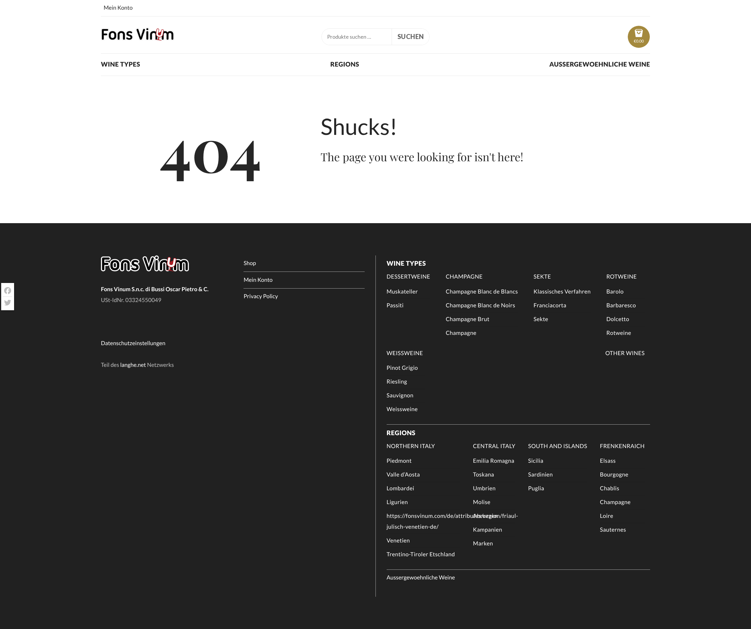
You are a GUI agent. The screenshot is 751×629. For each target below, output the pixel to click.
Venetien (398, 540)
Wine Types (120, 64)
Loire (606, 516)
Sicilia (535, 460)
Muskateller (402, 291)
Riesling (397, 381)
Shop (249, 263)
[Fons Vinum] (137, 38)
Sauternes (613, 529)
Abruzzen (485, 516)
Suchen (411, 36)
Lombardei (400, 488)
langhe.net (133, 365)
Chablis (609, 488)
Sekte (542, 276)
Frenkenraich (622, 446)
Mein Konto (118, 7)
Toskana (483, 474)
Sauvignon (400, 395)
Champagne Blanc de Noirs (480, 305)
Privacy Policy (260, 296)
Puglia (536, 488)
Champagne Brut (467, 319)
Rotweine (621, 276)
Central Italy (494, 446)
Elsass (608, 460)
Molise (481, 502)
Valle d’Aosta (403, 474)
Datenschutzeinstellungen (133, 343)
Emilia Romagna (493, 460)
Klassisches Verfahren (562, 291)
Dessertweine (408, 276)
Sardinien (540, 474)
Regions (344, 64)
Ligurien (397, 502)
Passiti (395, 305)
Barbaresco (621, 305)
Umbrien (484, 488)
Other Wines (625, 353)
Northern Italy (411, 446)
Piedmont (399, 460)
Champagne (464, 276)
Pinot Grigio (402, 367)
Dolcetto (617, 319)
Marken (483, 543)
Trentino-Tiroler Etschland (421, 554)
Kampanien (487, 529)
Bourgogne (614, 474)
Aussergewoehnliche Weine (599, 64)
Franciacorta (550, 305)
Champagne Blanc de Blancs (482, 291)
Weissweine (405, 353)
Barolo (615, 291)
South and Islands (557, 446)
